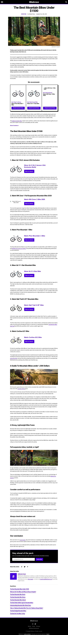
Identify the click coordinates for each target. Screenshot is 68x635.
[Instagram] (33, 624)
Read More (13, 586)
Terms (33, 626)
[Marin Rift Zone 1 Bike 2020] (50, 98)
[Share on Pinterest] (28, 567)
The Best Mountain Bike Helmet (18, 600)
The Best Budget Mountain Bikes (18, 611)
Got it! (47, 634)
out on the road (13, 358)
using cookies (27, 634)
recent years (22, 539)
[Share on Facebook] (22, 567)
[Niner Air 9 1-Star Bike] (34, 98)
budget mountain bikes (17, 120)
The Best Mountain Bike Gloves (17, 597)
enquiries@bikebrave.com (46, 579)
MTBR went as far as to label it (19, 248)
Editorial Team (32, 14)
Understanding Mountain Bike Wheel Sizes (20, 605)
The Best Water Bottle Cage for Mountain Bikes (21, 603)
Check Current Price (18, 108)
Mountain (23, 14)
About (29, 626)
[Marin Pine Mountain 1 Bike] (18, 98)
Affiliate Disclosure (34, 628)
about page (30, 579)
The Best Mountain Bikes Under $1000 (19, 589)
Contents (14, 125)
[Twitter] (35, 624)
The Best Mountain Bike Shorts (17, 594)
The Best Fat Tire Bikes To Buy (17, 613)
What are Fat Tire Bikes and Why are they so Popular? (23, 592)
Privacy (38, 626)
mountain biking (21, 388)
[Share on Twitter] (25, 567)
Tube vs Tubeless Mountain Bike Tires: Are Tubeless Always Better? (26, 608)
